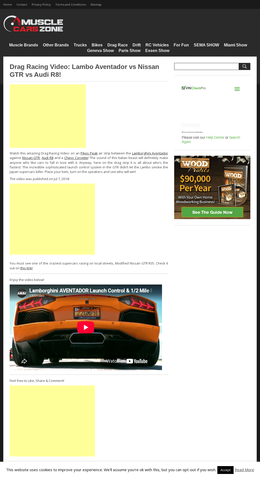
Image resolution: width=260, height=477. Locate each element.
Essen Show (157, 50)
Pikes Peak (89, 153)
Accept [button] (225, 470)
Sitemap (96, 4)
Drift (137, 45)
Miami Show (235, 45)
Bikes (97, 45)
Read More (244, 469)
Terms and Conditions (70, 4)
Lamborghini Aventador (150, 153)
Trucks (80, 45)
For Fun (181, 45)
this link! (26, 268)
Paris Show (129, 50)
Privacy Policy (41, 4)
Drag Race (117, 45)
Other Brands (56, 45)
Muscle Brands (23, 45)
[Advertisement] (48, 116)
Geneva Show (100, 50)
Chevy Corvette (76, 157)
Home (7, 4)
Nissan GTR (31, 157)
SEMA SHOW (206, 45)
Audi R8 (47, 157)
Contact (22, 4)
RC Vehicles (157, 45)
